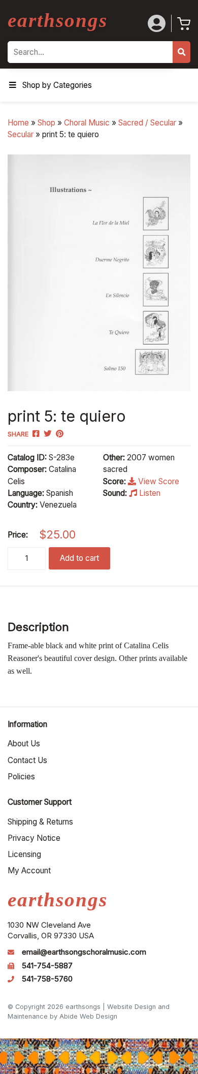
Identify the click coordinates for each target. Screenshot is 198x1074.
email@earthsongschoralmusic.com (84, 952)
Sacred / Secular (147, 123)
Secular (21, 134)
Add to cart (79, 558)
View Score (157, 481)
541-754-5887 (47, 965)
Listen (148, 493)
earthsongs (58, 20)
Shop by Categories (57, 85)
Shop (46, 123)
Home (18, 123)
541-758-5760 (47, 979)
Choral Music (87, 123)
